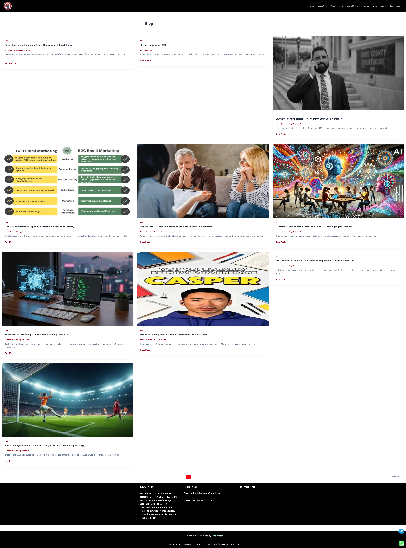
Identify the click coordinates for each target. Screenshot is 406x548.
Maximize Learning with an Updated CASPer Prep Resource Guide (173, 334)
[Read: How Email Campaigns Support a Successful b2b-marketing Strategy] (67, 181)
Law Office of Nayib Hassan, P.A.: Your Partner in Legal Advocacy (309, 119)
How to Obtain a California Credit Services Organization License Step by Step (315, 261)
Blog (375, 6)
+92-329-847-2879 (201, 500)
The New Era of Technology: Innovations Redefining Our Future (37, 334)
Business (334, 6)
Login (383, 6)
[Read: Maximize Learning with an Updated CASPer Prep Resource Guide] (203, 289)
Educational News (350, 6)
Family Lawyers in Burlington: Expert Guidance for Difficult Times (38, 45)
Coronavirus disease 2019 (153, 45)
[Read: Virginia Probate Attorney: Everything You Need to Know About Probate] (203, 181)
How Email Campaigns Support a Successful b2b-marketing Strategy (39, 227)
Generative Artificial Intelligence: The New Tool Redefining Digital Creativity (314, 227)
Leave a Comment (11, 50)
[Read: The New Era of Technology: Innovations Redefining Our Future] (67, 289)
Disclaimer (187, 544)
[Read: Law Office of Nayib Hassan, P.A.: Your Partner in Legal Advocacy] (338, 73)
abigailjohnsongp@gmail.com (206, 493)
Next (395, 476)
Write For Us (235, 544)
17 (204, 476)
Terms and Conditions (218, 544)
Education (322, 6)
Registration (395, 6)
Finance (365, 6)
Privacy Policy (200, 544)
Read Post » (10, 63)
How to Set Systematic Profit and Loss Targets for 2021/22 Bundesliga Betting (44, 445)
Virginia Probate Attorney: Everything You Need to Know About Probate (176, 227)
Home (311, 6)
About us (177, 544)
